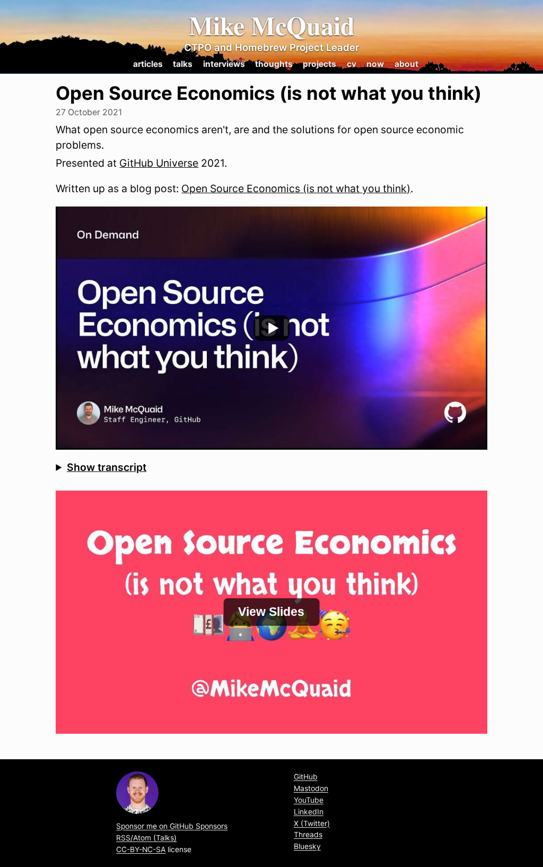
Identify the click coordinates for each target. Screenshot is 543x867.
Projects (319, 64)
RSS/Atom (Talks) (146, 838)
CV (351, 64)
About (406, 64)
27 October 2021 (89, 112)
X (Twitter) (312, 823)
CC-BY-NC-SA (140, 849)
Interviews (224, 64)
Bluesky (307, 846)
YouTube (308, 800)
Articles (148, 64)
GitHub (306, 776)
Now (375, 64)
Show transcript (106, 467)
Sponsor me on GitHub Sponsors (171, 826)
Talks (182, 64)
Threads (308, 834)
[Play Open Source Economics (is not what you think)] (271, 328)
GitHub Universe (158, 163)
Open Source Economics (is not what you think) (295, 188)
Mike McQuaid (272, 25)
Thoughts (274, 64)
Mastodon (311, 788)
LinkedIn (308, 812)
